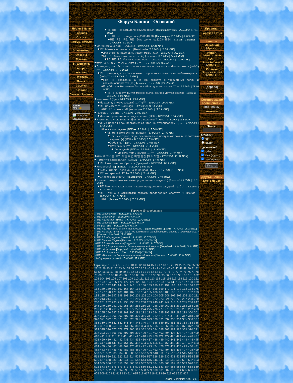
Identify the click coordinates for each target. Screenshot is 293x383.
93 (154, 275)
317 (184, 315)
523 (126, 356)
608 (96, 373)
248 (96, 305)
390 (190, 329)
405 (172, 332)
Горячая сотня (212, 32)
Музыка (81, 59)
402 (155, 332)
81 (104, 275)
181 (126, 292)
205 (161, 295)
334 (178, 319)
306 (120, 315)
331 (161, 319)
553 (196, 359)
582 (155, 366)
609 (102, 373)
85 (121, 275)
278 (167, 309)
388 (178, 329)
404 (167, 332)
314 (167, 315)
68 (156, 271)
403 (161, 332)
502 (108, 353)
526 (143, 356)
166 (143, 288)
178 (108, 292)
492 (155, 349)
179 (114, 292)
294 (155, 312)
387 (172, 329)
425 (184, 336)
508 (143, 353)
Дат (115, 99)
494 (167, 349)
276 (155, 309)
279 (172, 309)
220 (143, 298)
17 (160, 265)
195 (102, 295)
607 (196, 370)
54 (99, 271)
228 (190, 298)
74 (181, 271)
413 (114, 336)
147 (137, 285)
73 (177, 271)
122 (96, 282)
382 (143, 329)
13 (144, 265)
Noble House (212, 180)
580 (143, 366)
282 (190, 309)
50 (189, 268)
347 (149, 322)
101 (190, 275)
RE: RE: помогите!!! (116, 109)
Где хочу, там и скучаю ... (133, 152)
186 (155, 292)
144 (120, 285)
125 (114, 282)
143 (114, 285)
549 (172, 359)
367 (161, 326)
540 (120, 359)
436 (143, 339)
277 (161, 309)
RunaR (212, 53)
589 (196, 366)
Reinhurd (140, 49)
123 (102, 282)
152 (167, 285)
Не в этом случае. (115, 129)
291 (137, 312)
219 (137, 298)
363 (137, 326)
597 (137, 370)
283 (196, 309)
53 (95, 271)
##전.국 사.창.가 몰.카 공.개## (115, 62)
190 (178, 292)
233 (114, 302)
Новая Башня (81, 28)
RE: (105, 199)
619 (157, 373)
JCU (155, 52)
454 (143, 343)
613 (124, 373)
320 (96, 319)
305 (114, 315)
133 (161, 282)
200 (132, 295)
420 (155, 336)
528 (155, 356)
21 (176, 265)
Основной (212, 44)
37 (136, 268)
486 (120, 349)
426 (190, 336)
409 (196, 332)
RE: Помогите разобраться (117, 163)
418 (143, 336)
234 (120, 302)
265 (196, 305)
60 (124, 271)
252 (120, 305)
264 (190, 305)
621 (169, 373)
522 (120, 356)
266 (96, 309)
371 (184, 326)
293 (149, 312)
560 (132, 363)
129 (138, 282)
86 (125, 275)
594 (120, 370)
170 (167, 288)
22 (180, 265)
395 (114, 332)
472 (143, 346)
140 (96, 285)
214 (108, 298)
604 (178, 370)
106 (113, 278)
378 (120, 329)
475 (161, 346)
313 (161, 315)
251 (114, 305)
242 (167, 302)
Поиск (81, 81)
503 (114, 353)
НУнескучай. (121, 149)
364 (143, 326)
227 (184, 298)
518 (96, 356)
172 (178, 288)
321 (102, 319)
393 (102, 332)
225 (172, 298)
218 (132, 298)
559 (126, 363)
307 (126, 315)
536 (96, 359)
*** (98, 69)
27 (95, 268)
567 (172, 363)
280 (178, 309)
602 (167, 370)
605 (184, 370)
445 (196, 339)
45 (168, 268)
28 (99, 268)
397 (126, 332)
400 (143, 332)
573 (102, 366)
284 (96, 312)
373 (196, 326)
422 (167, 336)
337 (196, 319)
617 (146, 373)
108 (125, 278)
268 (108, 309)
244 (178, 302)
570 (190, 363)
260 (167, 305)
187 (161, 292)
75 (185, 271)
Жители (81, 72)
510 (155, 353)
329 (149, 319)
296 (167, 312)
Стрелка (212, 70)
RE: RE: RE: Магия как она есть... (128, 59)
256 (143, 305)
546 (155, 359)
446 (96, 343)
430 (108, 339)
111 (141, 278)
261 (172, 305)
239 (149, 302)
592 (108, 370)
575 (114, 366)
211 (196, 295)
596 (132, 370)
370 (178, 326)
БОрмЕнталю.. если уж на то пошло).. (124, 169)
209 (184, 295)
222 (155, 298)
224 (167, 298)
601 (161, 370)
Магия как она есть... (110, 45)
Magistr (178, 379)
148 (143, 285)
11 (136, 265)
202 (143, 295)
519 (102, 356)
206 (167, 295)
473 (149, 346)
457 (161, 343)
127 (126, 282)
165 (137, 288)
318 (190, 315)
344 (132, 322)
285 (102, 312)
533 (184, 356)
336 (190, 319)
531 (172, 356)
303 (102, 315)
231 (102, 302)
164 (132, 288)
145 (126, 285)
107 (119, 278)
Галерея (81, 68)
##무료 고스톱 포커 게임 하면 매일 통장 (121, 156)
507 (137, 353)
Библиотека (81, 63)
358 (108, 326)
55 (104, 271)
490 (143, 349)
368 (167, 326)
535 (196, 356)
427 (196, 336)
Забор (212, 60)
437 (149, 339)
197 (114, 295)
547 (161, 359)
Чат (81, 46)
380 (132, 329)
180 (120, 292)
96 (167, 275)
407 (184, 332)
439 (161, 339)
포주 (139, 62)
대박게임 (153, 156)
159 (102, 288)
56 (108, 271)
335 (184, 319)
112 (147, 278)
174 (190, 288)
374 (96, 329)
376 (108, 329)
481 (196, 346)
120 (190, 278)
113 (152, 278)
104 (102, 278)
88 (133, 275)
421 (161, 336)
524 (132, 356)
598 (143, 370)
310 (143, 315)
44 (164, 268)
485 (114, 349)
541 (126, 359)
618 (152, 373)
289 (126, 312)
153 (172, 285)
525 (137, 356)
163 (126, 288)
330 (155, 319)
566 (167, 363)
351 (172, 322)
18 (164, 265)
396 (120, 332)
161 (114, 288)
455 (149, 343)
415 (125, 336)
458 (167, 343)
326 (132, 319)
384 (155, 329)
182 (132, 292)
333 (172, 319)
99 (179, 275)
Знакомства (81, 50)
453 (137, 343)
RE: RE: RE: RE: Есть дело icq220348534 (140, 39)
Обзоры (81, 54)
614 (130, 373)
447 (102, 343)
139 (196, 282)
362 (132, 326)
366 (155, 326)
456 (155, 343)
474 (155, 346)
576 (120, 366)
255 (137, 305)
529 (161, 356)
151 (161, 285)
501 (102, 353)
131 (149, 282)
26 (197, 265)
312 (155, 315)
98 (175, 275)
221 (149, 298)
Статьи (81, 37)
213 (102, 298)
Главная (81, 32)
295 (161, 312)
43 (160, 268)
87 (129, 275)
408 (190, 332)
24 (189, 265)
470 (132, 346)
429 (102, 339)
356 (96, 326)
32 (116, 268)
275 (149, 309)
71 (168, 271)
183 (137, 292)
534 (190, 356)
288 (120, 312)
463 (196, 343)
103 (96, 278)
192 (190, 292)
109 (130, 278)
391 (196, 329)
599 (149, 370)
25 (193, 265)
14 (148, 265)
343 (126, 322)
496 (178, 349)
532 (178, 356)
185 (149, 292)
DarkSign (127, 105)
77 (193, 271)
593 (114, 370)
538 (108, 359)
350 (167, 322)
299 (184, 312)
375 (102, 329)
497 (184, 349)
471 (137, 346)
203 (149, 295)
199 (126, 295)
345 (137, 322)
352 (178, 322)
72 (172, 271)
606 (190, 370)
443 (184, 339)
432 (120, 339)
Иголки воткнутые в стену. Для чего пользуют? (126, 119)
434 (132, 339)
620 (163, 373)
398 (132, 332)
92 (150, 275)
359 (114, 326)
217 (126, 298)
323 (114, 319)
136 (178, 282)
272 (132, 309)
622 (174, 373)
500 (96, 353)
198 (120, 295)
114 (157, 278)
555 (102, 363)
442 (178, 339)
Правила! (211, 28)
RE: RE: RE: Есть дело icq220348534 (130, 29)
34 (124, 268)
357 (102, 326)
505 (126, 353)
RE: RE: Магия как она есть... (122, 56)
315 (172, 315)
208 (179, 295)
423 (172, 336)
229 (196, 298)
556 (108, 363)
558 (120, 363)
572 (96, 366)
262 (178, 305)
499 (196, 349)
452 (132, 343)
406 (178, 332)
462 (190, 343)
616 (141, 373)
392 (96, 332)
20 (172, 265)
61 (128, 271)
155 (184, 285)
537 (102, 359)
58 (116, 271)
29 (104, 268)
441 (172, 339)
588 (190, 366)
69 (160, 271)
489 (137, 349)
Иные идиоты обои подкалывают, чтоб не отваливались (137, 122)
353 (184, 322)
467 (114, 346)
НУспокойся (118, 146)
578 (132, 366)
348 (155, 322)
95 (163, 275)
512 (167, 353)
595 (126, 370)
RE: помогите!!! (110, 105)
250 (108, 305)
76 (189, 271)
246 (190, 302)
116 (168, 278)
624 (185, 373)
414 (120, 336)
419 (149, 336)
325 (126, 319)
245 (184, 302)
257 (149, 305)
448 (108, 343)
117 (174, 278)
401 (149, 332)
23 (185, 265)
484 (108, 349)
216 (120, 298)
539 (114, 359)
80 (100, 275)
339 (102, 322)
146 (132, 285)
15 (152, 265)
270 (120, 309)
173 (184, 288)
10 (132, 265)
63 (136, 271)
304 (108, 315)
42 (156, 268)
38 (140, 268)
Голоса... (102, 112)
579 (137, 366)
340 (108, 322)
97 (171, 275)
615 (135, 373)
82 (108, 275)
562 (143, 363)
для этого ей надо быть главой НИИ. (127, 52)
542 (132, 359)
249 (102, 305)
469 (126, 346)
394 (108, 332)
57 (112, 271)
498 (190, 349)
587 (184, 366)
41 (152, 268)
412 (108, 336)
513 (172, 353)
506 (132, 353)
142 (108, 285)
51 (193, 268)
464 (96, 346)
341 (114, 322)
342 (120, 322)
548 (167, 359)
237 (137, 302)
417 (137, 336)
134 (167, 282)
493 (161, 349)
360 (120, 326)
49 (185, 268)
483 (102, 349)
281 (184, 309)
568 (178, 363)
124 (108, 282)
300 (190, 312)
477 (172, 346)
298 (178, 312)
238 (143, 302)
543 (137, 359)
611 (113, 373)
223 (161, 298)
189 (172, 292)
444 (190, 339)
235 (126, 302)
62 (132, 271)
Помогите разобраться (111, 159)
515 (184, 353)
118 (179, 278)
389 (184, 329)
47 (177, 268)
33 (120, 268)
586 (178, 366)
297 (172, 312)
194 (96, 295)
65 (144, 271)
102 (196, 275)
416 (131, 336)
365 (149, 326)
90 (142, 275)
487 (126, 349)
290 (132, 312)
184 (143, 292)
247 (196, 302)
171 (172, 288)
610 (107, 373)
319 (196, 315)
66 (148, 271)
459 (172, 343)
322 (108, 319)
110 (136, 278)
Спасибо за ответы (112, 176)
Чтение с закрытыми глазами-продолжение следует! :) (132, 180)
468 (120, 346)
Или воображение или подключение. (124, 116)
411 (102, 336)
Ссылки (81, 85)
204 (155, 295)
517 (196, 353)
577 (126, 366)
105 (108, 278)
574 (108, 366)
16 (156, 265)
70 (164, 271)
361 (126, 326)
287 (114, 312)
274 (143, 309)
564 (155, 363)
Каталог (81, 90)
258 (155, 305)
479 (184, 346)
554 (96, 363)
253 (126, 305)
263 (184, 305)
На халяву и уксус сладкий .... (119, 102)
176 (96, 292)
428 (96, 339)
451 (126, 343)
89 (137, 275)
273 (137, 309)
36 (132, 268)
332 (167, 319)
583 (161, 366)
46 (172, 268)
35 (128, 268)
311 (149, 315)
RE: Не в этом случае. (121, 132)
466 (108, 346)
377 (114, 329)
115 (163, 278)
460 (178, 343)
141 (102, 285)
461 (184, 343)
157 (196, 285)
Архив (211, 48)
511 (161, 353)
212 (96, 298)
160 (108, 288)
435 (137, 339)
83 (112, 275)
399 (137, 332)
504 (120, 353)
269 (114, 309)
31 (112, 268)
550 (178, 359)
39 (144, 268)
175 (196, 288)
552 (190, 359)
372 (190, 326)
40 (148, 268)
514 (178, 353)
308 (132, 315)
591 (102, 370)
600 (155, 370)
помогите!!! (103, 99)
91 (146, 275)
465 (102, 346)
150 (155, 285)
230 (96, 302)
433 (126, 339)
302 (96, 315)
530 (167, 356)
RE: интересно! (110, 173)
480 (190, 346)
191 (184, 292)
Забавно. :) (117, 142)
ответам (212, 111)
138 (190, 282)
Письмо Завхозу (81, 94)
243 (172, 302)
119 (185, 278)
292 (143, 312)
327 (137, 319)
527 (149, 356)
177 (102, 292)
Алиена (130, 45)
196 (108, 295)
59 (120, 271)
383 (149, 329)
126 (120, 282)
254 (132, 305)
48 (181, 268)
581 (149, 366)
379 (126, 329)
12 (140, 265)
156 (190, 285)
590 (96, 370)
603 (172, 370)
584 (167, 366)
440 (167, 339)
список (212, 91)
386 (167, 329)
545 (149, 359)
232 (108, 302)
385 (161, 329)
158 (96, 288)
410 (96, 336)
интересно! (103, 166)
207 (173, 295)
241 (161, 302)
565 (161, 363)
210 (190, 295)
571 (196, 363)
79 (95, 275)
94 (158, 275)
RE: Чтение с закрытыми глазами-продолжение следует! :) (138, 186)
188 (167, 292)
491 (149, 349)
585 (172, 366)
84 (116, 275)
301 (196, 312)
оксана (150, 56)
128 (132, 282)
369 (172, 326)
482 (96, 349)
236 (132, 302)
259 (161, 305)
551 (184, 359)
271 (126, 309)
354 (190, 322)
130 (144, 282)
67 (152, 271)
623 (180, 373)
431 (114, 339)
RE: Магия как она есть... (116, 49)
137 (184, 282)
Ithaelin (141, 132)
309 (137, 315)
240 (155, 302)
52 (197, 268)
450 (120, 343)
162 (120, 288)
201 (137, 295)
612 (118, 373)
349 (161, 322)
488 (132, 349)
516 (190, 353)
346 (143, 322)
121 (196, 278)
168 (155, 288)
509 (149, 353)
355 (196, 322)
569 (184, 363)
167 (149, 288)
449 (114, 343)
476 (167, 346)
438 (155, 339)
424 (178, 336)
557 (114, 363)
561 (137, 363)
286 (108, 312)
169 (161, 288)
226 (178, 298)
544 (143, 359)
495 (172, 349)
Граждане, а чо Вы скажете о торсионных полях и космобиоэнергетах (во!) (146, 66)
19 (168, 265)
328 (143, 319)
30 (108, 268)
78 (197, 271)
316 (178, 315)
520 (108, 356)
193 (196, 292)
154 (178, 285)
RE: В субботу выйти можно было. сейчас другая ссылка (145, 92)
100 (184, 275)
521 (114, 356)
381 (137, 329)
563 (149, 363)
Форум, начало (81, 41)
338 (96, 322)
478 (178, 346)
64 (140, 271)
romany (135, 109)
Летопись (81, 76)
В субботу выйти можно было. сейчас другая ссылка (137, 86)
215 (114, 298)
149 (149, 285)
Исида (191, 192)
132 (155, 282)
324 (120, 319)
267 (102, 309)
